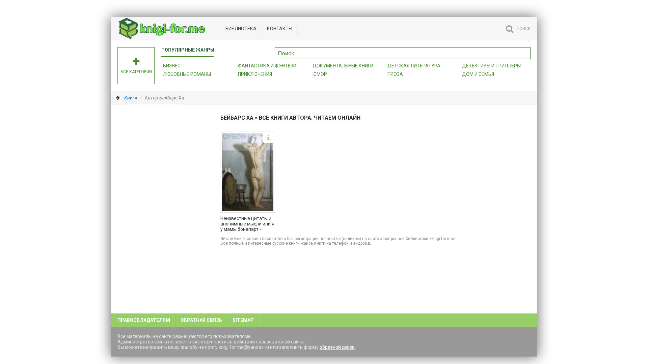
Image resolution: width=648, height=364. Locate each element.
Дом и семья (478, 74)
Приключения (255, 74)
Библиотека (240, 28)
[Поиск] (525, 52)
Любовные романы (187, 74)
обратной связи (337, 347)
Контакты (279, 28)
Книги (130, 97)
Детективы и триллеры (491, 65)
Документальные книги (343, 65)
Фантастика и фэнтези (267, 65)
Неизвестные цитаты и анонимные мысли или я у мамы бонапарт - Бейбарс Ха (247, 224)
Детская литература (413, 65)
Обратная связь (201, 320)
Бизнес (172, 65)
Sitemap (243, 320)
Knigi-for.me (168, 28)
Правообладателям (143, 320)
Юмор (320, 74)
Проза (395, 74)
